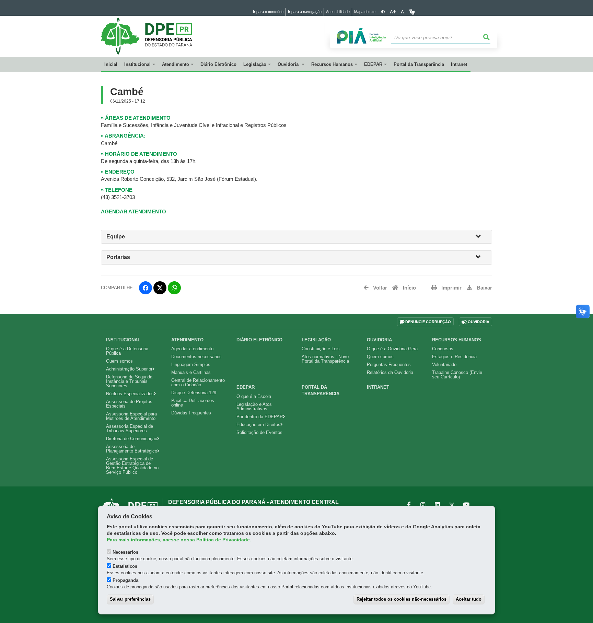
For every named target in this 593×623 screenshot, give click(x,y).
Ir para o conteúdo (268, 12)
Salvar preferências (130, 599)
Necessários (125, 552)
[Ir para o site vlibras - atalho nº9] (412, 12)
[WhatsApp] (174, 287)
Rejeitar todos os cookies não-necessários (401, 599)
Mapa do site (364, 12)
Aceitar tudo (468, 599)
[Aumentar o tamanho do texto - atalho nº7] (393, 12)
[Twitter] (159, 287)
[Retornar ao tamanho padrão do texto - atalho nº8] (402, 12)
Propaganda (125, 580)
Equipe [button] (115, 236)
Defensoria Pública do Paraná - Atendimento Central (253, 502)
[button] (481, 237)
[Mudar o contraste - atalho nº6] (383, 12)
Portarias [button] (118, 257)
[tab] (296, 237)
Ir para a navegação (305, 12)
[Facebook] (145, 287)
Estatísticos (125, 566)
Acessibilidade (338, 12)
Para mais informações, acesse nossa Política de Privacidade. (179, 539)
